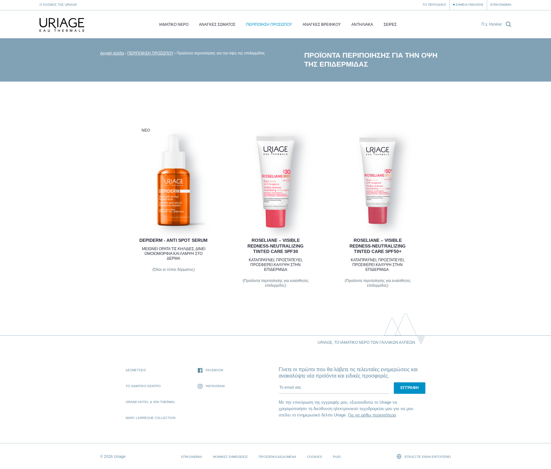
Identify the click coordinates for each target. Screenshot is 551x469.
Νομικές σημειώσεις (230, 456)
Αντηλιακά (362, 24)
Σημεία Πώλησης (469, 4)
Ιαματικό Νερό (173, 24)
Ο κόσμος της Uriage (58, 4)
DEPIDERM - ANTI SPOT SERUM (173, 240)
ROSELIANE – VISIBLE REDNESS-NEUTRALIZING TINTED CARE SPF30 (275, 246)
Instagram (215, 386)
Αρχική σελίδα (112, 53)
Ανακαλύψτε (173, 212)
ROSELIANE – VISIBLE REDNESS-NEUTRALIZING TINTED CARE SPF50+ (377, 246)
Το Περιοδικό (434, 4)
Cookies (314, 456)
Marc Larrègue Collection (150, 418)
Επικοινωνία (500, 4)
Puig (337, 456)
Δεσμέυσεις (136, 370)
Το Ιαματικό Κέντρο (143, 386)
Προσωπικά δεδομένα (277, 456)
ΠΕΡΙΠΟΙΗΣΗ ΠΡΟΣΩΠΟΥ (269, 24)
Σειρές (390, 24)
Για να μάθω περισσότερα (372, 415)
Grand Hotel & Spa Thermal (150, 402)
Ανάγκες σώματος (217, 24)
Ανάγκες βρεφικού (322, 24)
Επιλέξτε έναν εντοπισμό (427, 456)
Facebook (215, 370)
